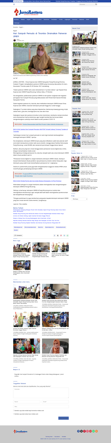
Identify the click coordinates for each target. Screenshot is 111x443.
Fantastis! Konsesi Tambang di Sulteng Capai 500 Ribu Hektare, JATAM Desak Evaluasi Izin (89, 173)
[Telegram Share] (64, 235)
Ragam (28, 19)
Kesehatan (46, 19)
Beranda (16, 19)
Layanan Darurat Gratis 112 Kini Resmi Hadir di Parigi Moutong (89, 158)
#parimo (40, 227)
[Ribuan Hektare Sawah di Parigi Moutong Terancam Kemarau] (76, 129)
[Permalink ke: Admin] (14, 40)
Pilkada (23, 19)
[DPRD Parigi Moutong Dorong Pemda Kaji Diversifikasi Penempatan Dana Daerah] (76, 114)
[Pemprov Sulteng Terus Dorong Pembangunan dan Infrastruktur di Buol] (21, 265)
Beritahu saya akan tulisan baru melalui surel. (26, 414)
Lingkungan (67, 19)
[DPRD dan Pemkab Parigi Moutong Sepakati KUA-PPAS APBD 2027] (76, 136)
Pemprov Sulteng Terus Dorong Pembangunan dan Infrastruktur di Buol (32, 218)
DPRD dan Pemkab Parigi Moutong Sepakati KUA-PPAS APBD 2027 (88, 136)
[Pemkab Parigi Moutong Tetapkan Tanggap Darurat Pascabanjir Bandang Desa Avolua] (76, 55)
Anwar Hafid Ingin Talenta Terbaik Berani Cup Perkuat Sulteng (89, 98)
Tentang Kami (49, 436)
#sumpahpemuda (60, 227)
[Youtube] (90, 431)
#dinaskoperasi (18, 227)
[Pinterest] (84, 431)
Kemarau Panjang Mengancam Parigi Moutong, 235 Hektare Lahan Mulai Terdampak (88, 84)
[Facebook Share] (54, 235)
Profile (60, 19)
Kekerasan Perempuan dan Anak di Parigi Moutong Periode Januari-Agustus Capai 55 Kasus (89, 121)
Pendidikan (54, 19)
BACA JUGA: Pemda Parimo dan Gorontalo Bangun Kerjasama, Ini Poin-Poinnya (37, 181)
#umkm (16, 230)
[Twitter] (81, 431)
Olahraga (16, 23)
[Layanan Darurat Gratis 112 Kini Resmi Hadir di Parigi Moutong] (75, 159)
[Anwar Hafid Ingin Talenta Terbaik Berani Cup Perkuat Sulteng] (76, 99)
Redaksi (64, 436)
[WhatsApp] (93, 431)
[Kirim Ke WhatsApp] (67, 235)
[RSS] (96, 431)
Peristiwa (74, 19)
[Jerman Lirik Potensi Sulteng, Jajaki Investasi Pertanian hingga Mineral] (60, 247)
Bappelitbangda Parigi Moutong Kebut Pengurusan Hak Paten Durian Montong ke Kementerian (89, 188)
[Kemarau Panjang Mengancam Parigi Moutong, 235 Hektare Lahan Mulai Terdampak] (76, 84)
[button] (96, 4)
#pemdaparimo (49, 227)
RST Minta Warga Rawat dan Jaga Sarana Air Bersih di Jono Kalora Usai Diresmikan (89, 143)
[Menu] (14, 4)
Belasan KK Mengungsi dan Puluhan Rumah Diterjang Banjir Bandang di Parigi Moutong (89, 76)
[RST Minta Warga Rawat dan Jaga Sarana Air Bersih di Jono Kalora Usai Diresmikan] (76, 144)
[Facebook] (78, 431)
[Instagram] (87, 431)
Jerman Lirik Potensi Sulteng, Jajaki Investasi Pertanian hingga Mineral (31, 215)
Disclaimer (57, 436)
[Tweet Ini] (58, 235)
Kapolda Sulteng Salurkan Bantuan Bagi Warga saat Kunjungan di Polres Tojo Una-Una (36, 220)
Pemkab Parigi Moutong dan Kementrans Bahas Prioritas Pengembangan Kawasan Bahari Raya (38, 213)
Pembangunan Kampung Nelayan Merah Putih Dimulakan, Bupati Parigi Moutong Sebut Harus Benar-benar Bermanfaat (39, 210)
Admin (18, 39)
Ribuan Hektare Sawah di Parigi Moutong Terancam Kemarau (88, 128)
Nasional (81, 19)
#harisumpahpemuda (30, 227)
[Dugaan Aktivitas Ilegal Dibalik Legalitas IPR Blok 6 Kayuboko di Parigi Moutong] (75, 166)
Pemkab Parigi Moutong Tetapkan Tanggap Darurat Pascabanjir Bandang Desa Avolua (63, 1)
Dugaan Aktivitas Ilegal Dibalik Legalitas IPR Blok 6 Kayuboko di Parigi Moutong (89, 165)
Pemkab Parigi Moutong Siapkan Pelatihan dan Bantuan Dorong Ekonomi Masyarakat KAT (36, 222)
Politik (87, 19)
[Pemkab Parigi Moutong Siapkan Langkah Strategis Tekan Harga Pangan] (75, 181)
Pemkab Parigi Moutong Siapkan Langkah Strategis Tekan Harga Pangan (89, 180)
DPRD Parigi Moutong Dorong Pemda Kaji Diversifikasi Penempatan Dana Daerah (88, 113)
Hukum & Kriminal (37, 19)
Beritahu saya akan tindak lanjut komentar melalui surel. (29, 410)
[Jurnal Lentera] (28, 12)
